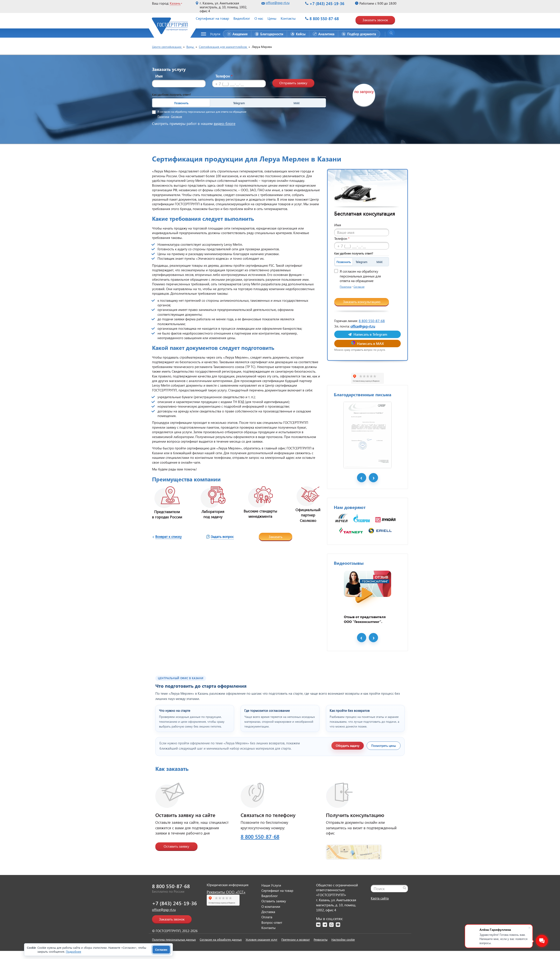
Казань (175, 3)
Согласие (176, 116)
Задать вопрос (222, 536)
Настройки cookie (343, 939)
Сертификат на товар (212, 18)
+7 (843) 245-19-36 (327, 3)
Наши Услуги (271, 885)
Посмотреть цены (383, 745)
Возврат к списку (168, 536)
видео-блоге (224, 123)
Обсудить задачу (347, 745)
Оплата (266, 917)
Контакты (288, 18)
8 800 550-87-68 (324, 18)
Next (373, 477)
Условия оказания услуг (261, 939)
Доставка (268, 912)
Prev (361, 477)
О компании (270, 906)
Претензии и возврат (295, 939)
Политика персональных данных (174, 939)
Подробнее (73, 951)
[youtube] (338, 924)
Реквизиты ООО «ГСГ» (226, 891)
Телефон (224, 76)
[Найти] (404, 888)
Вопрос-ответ (271, 922)
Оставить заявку (176, 846)
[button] (213, 34)
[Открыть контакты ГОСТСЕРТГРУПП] (354, 849)
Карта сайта (380, 898)
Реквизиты (320, 939)
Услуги (215, 34)
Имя (159, 76)
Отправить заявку (293, 83)
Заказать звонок (375, 20)
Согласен (161, 949)
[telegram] (325, 924)
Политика (163, 116)
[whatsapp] (331, 924)
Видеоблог (241, 18)
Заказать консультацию (361, 301)
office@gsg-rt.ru (277, 2)
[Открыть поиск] (391, 33)
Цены (272, 18)
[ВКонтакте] (318, 924)
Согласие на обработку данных (221, 939)
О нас (258, 18)
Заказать (275, 536)
